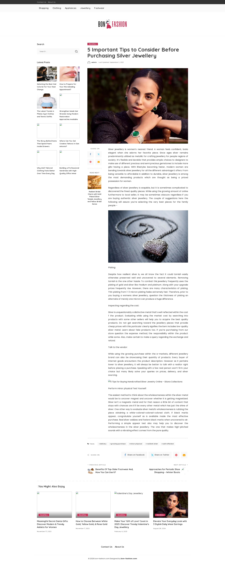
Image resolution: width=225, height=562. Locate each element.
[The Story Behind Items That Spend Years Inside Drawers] (47, 130)
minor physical (136, 444)
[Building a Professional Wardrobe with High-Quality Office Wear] (69, 157)
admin (94, 62)
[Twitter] (98, 154)
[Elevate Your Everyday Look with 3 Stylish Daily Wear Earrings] (170, 505)
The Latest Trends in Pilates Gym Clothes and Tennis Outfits (45, 114)
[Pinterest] (90, 162)
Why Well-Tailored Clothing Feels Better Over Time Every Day (46, 170)
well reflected (168, 444)
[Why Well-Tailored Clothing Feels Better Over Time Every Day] (47, 157)
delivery (103, 444)
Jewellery (92, 44)
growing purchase (118, 444)
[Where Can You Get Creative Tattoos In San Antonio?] (69, 130)
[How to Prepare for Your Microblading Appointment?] (69, 73)
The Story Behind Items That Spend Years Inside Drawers (47, 143)
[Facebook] (90, 154)
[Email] (98, 162)
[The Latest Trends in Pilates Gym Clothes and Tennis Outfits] (47, 101)
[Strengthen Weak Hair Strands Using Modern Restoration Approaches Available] (69, 101)
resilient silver (152, 444)
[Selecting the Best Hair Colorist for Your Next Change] (47, 73)
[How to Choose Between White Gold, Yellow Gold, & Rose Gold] (93, 505)
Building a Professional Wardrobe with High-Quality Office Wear (69, 170)
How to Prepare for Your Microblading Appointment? (68, 87)
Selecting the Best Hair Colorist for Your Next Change (47, 87)
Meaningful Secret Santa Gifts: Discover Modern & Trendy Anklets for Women (52, 524)
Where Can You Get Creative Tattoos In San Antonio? (69, 143)
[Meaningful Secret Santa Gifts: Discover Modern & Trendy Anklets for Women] (54, 505)
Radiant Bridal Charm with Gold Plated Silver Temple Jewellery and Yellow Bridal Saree (95, 198)
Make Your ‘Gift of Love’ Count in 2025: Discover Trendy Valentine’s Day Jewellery (131, 524)
